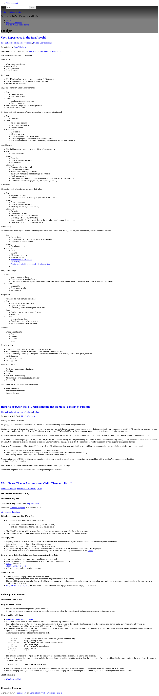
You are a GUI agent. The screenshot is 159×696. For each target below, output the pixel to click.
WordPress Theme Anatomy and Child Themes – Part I (36, 483)
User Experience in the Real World (23, 37)
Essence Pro (22, 693)
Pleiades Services (28, 416)
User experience (46, 43)
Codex (90, 551)
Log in (59, 693)
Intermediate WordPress (23, 43)
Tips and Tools (7, 43)
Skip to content (12, 3)
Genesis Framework (37, 693)
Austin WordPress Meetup (11, 12)
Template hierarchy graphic (16, 585)
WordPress (51, 693)
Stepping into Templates (10, 512)
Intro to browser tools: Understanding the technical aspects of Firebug (45, 406)
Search (3, 7)
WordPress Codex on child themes (19, 619)
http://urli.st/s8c (33, 503)
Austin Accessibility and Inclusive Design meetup (30, 264)
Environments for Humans (21, 259)
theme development (17, 508)
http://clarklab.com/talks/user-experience (45, 51)
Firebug (9, 564)
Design (36, 43)
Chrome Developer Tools (16, 566)
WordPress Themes (8, 488)
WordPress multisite (13, 679)
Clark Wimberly (20, 47)
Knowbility (15, 262)
